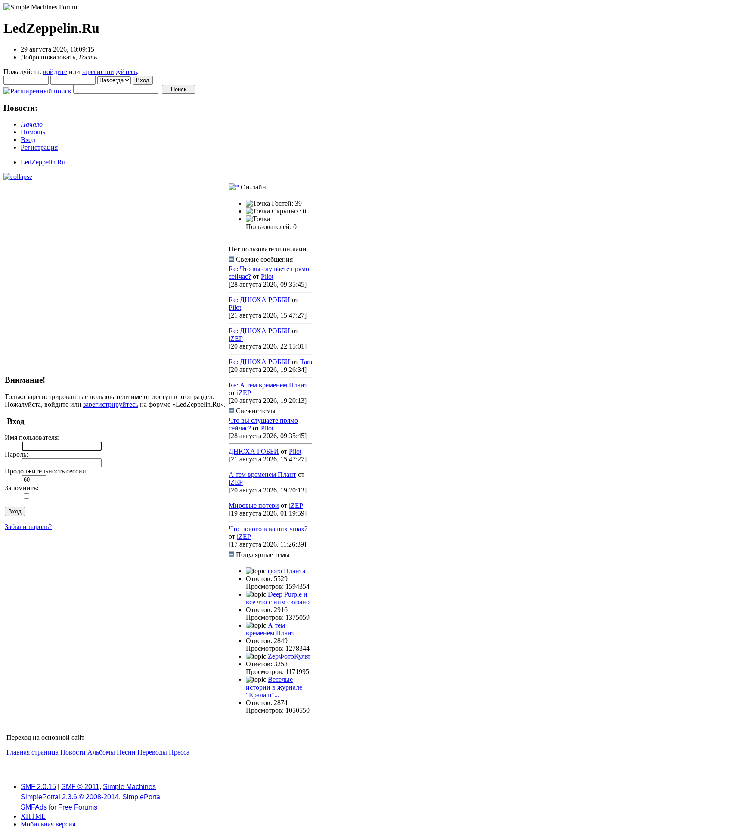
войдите (55, 71)
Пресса (179, 752)
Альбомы (101, 752)
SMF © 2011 (80, 786)
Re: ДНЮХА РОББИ (259, 299)
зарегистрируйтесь (109, 71)
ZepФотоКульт (289, 656)
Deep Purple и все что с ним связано (278, 598)
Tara (306, 361)
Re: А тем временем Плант (268, 385)
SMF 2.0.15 (38, 786)
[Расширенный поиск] (37, 89)
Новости (73, 752)
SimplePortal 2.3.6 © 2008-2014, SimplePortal (91, 797)
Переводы (152, 752)
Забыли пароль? (28, 526)
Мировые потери (254, 505)
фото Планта (286, 571)
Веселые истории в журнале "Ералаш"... (274, 687)
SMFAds (34, 807)
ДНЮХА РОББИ (254, 451)
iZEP (236, 338)
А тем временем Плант (262, 474)
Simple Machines (129, 786)
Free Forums (77, 807)
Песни (126, 752)
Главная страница (32, 752)
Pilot (267, 276)
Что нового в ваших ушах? (268, 528)
